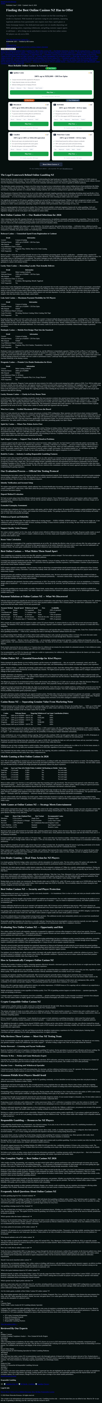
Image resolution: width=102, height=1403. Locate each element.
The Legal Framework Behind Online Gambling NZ (18, 51)
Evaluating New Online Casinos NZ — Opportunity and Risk (55, 58)
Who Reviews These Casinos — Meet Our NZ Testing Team (60, 60)
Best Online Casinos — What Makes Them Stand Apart (29, 52)
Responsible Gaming (47, 1392)
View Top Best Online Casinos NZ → (18, 39)
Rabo (8, 1)
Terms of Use (14, 1392)
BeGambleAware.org (68, 168)
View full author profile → (9, 1324)
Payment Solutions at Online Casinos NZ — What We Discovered (69, 52)
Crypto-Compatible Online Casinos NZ (26, 60)
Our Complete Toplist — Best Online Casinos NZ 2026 (68, 61)
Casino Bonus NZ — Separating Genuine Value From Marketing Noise (53, 54)
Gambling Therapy (42, 1384)
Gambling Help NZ (11, 1384)
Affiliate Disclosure (25, 1392)
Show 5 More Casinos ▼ (51, 164)
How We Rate (36, 1392)
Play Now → (51, 92)
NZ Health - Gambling (26, 1384)
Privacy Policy (5, 1392)
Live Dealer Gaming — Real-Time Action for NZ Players (75, 56)
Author (3, 3)
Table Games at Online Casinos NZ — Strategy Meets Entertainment (33, 56)
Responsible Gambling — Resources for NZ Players (32, 61)
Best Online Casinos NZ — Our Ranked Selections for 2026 (54, 51)
